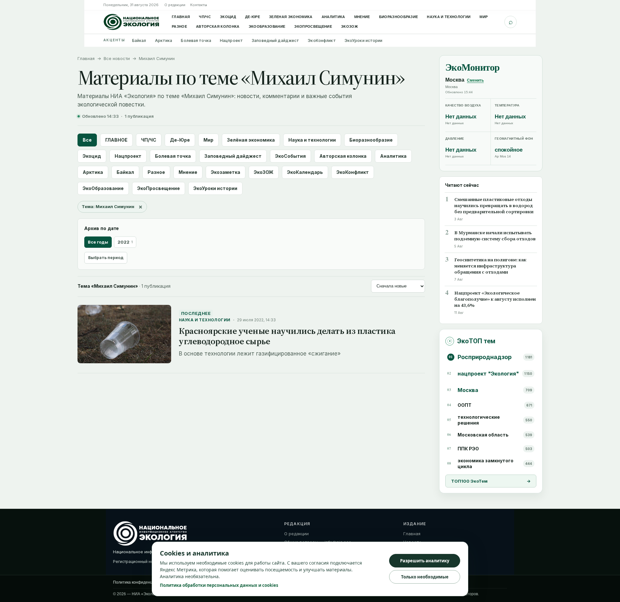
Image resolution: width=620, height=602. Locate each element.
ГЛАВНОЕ (116, 140)
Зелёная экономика (251, 140)
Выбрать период (105, 257)
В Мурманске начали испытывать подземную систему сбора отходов (495, 236)
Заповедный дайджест (275, 40)
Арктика (163, 40)
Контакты (198, 5)
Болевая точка (196, 40)
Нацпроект (231, 40)
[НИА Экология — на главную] (131, 22)
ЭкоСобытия (290, 156)
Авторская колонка (218, 26)
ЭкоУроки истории (364, 40)
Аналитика (333, 17)
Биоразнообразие (398, 17)
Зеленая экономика (291, 17)
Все (87, 140)
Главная (181, 17)
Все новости (117, 58)
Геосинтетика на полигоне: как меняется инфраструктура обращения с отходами (490, 266)
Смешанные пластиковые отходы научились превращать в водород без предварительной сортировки (493, 205)
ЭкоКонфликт (322, 40)
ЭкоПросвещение (313, 26)
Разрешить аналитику (424, 561)
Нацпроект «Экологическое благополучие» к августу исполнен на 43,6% (495, 299)
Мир (484, 17)
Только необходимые (425, 577)
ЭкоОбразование (267, 26)
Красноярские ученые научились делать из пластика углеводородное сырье (287, 336)
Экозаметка (225, 172)
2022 (125, 242)
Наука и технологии (448, 17)
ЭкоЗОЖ (349, 26)
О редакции (174, 5)
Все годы (98, 242)
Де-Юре (252, 17)
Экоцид (228, 17)
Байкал (139, 40)
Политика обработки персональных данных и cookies (219, 585)
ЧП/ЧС (205, 17)
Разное (179, 26)
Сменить (475, 80)
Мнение (362, 17)
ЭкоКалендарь (305, 172)
